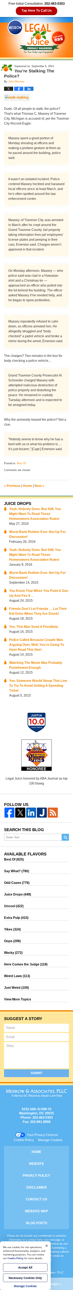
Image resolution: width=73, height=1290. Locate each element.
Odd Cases (16, 882)
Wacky (13, 952)
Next (39, 486)
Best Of (21, 463)
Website (36, 1163)
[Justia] (41, 813)
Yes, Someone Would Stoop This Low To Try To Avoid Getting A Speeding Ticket (38, 685)
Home (27, 486)
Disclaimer (36, 1187)
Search (65, 837)
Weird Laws (17, 976)
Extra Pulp (16, 917)
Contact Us (36, 1199)
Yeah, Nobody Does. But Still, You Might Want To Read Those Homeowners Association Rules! (35, 513)
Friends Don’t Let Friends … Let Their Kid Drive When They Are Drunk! (38, 611)
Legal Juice (36, 36)
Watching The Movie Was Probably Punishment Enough (35, 665)
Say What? (16, 871)
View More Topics (17, 999)
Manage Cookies (50, 1140)
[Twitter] (20, 813)
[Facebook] (9, 813)
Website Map (36, 1211)
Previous (12, 486)
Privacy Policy (36, 1175)
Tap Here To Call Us (36, 10)
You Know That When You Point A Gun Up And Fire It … (38, 593)
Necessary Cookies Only (25, 1278)
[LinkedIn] (31, 813)
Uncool (14, 906)
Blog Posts (36, 1223)
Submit (36, 1073)
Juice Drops (17, 503)
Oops (12, 941)
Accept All (25, 1267)
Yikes (12, 929)
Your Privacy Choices (42, 1135)
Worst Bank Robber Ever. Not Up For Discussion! (37, 534)
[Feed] (52, 813)
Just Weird (16, 987)
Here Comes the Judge (25, 964)
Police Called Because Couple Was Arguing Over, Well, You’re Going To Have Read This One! (36, 644)
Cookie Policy (24, 1140)
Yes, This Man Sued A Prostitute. (34, 626)
